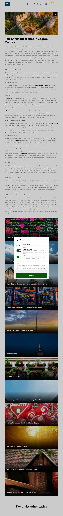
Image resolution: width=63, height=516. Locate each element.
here (44, 268)
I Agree (31, 275)
